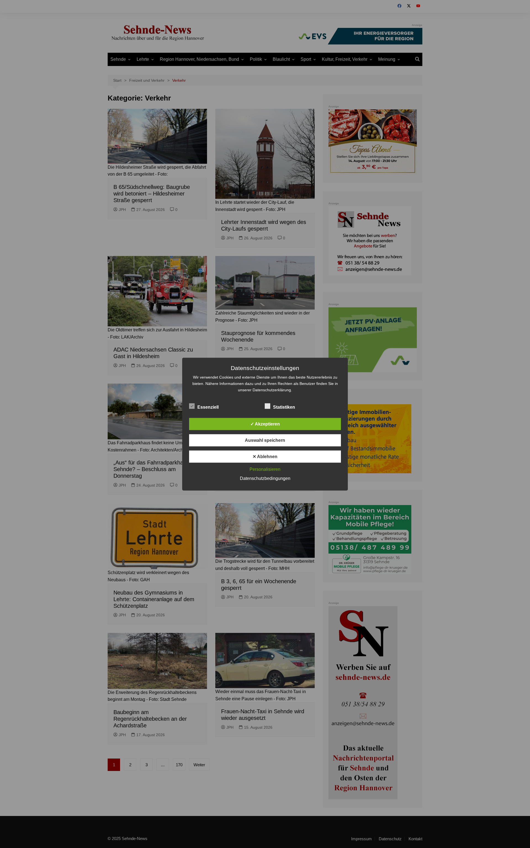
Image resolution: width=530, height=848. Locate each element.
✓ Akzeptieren (265, 423)
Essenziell (208, 407)
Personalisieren (265, 469)
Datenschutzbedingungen (265, 478)
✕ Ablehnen (265, 456)
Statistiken (284, 407)
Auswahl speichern (265, 440)
